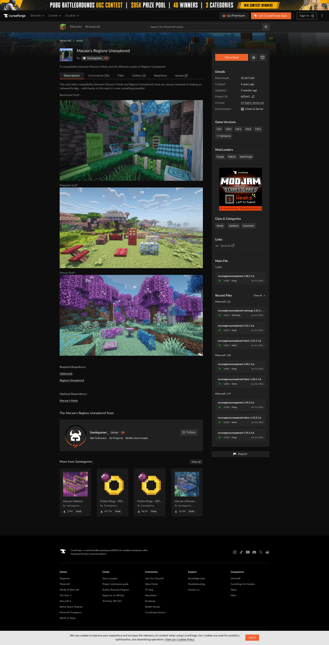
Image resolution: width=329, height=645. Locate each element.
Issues (179, 75)
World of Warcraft (69, 590)
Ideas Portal (151, 584)
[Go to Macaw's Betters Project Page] (75, 492)
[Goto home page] (14, 16)
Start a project (110, 578)
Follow (190, 432)
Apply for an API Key (113, 595)
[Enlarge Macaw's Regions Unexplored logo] (66, 54)
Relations (160, 75)
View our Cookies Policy (179, 639)
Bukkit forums (152, 607)
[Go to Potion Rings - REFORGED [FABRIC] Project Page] (150, 492)
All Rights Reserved (252, 102)
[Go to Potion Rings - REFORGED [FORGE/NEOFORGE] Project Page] (112, 492)
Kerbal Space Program (71, 607)
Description (72, 75)
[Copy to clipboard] (253, 96)
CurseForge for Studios (243, 584)
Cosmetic (248, 225)
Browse (36, 15)
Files (121, 75)
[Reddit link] (267, 552)
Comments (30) (98, 75)
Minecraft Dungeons (70, 612)
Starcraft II (65, 601)
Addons (234, 225)
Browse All (92, 26)
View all (258, 295)
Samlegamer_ (99, 432)
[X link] (261, 552)
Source (225, 245)
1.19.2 (258, 129)
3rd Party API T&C (112, 601)
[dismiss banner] (323, 5)
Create (53, 15)
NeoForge (246, 156)
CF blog (149, 590)
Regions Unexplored (72, 380)
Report (242, 454)
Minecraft (65, 40)
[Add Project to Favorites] (253, 57)
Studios (70, 15)
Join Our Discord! (154, 578)
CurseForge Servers (155, 612)
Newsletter (151, 595)
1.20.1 (228, 129)
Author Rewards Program (115, 590)
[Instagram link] (235, 552)
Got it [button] (252, 637)
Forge (220, 156)
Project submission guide (115, 584)
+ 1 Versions (224, 136)
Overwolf (235, 578)
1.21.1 (219, 129)
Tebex (234, 590)
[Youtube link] (248, 552)
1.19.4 (238, 129)
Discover (76, 26)
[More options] (322, 15)
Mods (79, 40)
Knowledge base (196, 578)
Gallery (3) (139, 75)
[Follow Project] (262, 57)
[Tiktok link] (241, 552)
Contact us (193, 590)
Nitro (233, 595)
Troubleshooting (196, 584)
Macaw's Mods (69, 400)
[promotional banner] (164, 5)
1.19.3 (248, 129)
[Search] (266, 27)
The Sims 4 (65, 595)
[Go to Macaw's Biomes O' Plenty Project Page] (187, 492)
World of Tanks (68, 618)
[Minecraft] (63, 27)
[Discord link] (254, 552)
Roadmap (150, 601)
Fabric (232, 156)
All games (65, 578)
